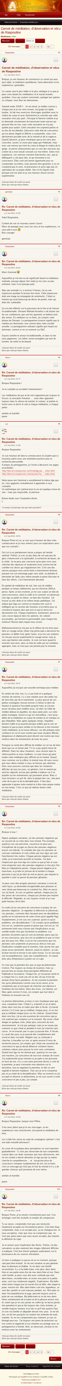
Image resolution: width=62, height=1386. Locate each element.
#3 (59, 246)
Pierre (7, 358)
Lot (6, 424)
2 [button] (30, 46)
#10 (58, 1189)
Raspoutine (9, 53)
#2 (59, 192)
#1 (59, 52)
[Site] (31, 6)
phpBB (23, 1377)
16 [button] (48, 46)
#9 (59, 1095)
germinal (8, 192)
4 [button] (38, 46)
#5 (59, 424)
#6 (59, 515)
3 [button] (34, 46)
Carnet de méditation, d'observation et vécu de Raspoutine (31, 30)
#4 (59, 357)
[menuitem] (5, 15)
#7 (59, 662)
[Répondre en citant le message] (56, 60)
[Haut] (60, 187)
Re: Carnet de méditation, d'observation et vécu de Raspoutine (31, 208)
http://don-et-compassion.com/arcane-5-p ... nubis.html (28, 474)
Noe (14, 36)
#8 (59, 806)
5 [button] (41, 46)
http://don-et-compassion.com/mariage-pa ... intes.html (28, 471)
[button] (23, 47)
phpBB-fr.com (35, 1380)
